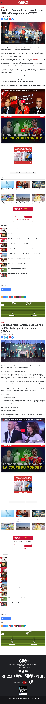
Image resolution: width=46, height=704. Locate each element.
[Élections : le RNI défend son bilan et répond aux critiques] (7, 184)
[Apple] (25, 667)
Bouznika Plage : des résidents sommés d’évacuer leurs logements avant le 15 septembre (24, 253)
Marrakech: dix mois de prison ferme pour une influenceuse (19, 258)
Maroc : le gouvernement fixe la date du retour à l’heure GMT (19, 228)
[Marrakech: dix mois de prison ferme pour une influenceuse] (4, 260)
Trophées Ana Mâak (31, 172)
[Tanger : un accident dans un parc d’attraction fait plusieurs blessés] (38, 184)
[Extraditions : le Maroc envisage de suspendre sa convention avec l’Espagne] (4, 250)
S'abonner (28, 216)
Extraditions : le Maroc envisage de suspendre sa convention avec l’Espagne (22, 248)
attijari (12, 172)
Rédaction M (4, 16)
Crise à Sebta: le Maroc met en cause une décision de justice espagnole (21, 243)
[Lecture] (23, 130)
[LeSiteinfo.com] (23, 2)
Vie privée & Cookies (13, 700)
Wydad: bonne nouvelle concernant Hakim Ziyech (17, 268)
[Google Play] (27, 667)
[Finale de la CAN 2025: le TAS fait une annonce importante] (4, 235)
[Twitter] (5, 19)
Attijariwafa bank (20, 172)
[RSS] (17, 667)
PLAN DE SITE (34, 700)
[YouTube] (23, 667)
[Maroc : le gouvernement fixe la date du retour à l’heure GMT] (4, 230)
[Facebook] (2, 19)
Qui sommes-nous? (21, 700)
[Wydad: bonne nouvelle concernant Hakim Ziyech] (4, 270)
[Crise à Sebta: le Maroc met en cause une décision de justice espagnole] (4, 245)
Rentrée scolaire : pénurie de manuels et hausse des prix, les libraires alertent (6, 202)
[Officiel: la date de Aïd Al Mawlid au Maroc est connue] (4, 265)
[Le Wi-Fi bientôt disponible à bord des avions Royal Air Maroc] (23, 197)
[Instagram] (26, 667)
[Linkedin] (7, 19)
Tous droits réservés (35, 698)
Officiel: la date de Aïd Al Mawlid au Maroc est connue (18, 263)
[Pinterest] (10, 19)
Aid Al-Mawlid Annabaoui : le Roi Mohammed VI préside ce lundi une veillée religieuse (38, 202)
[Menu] (1, 3)
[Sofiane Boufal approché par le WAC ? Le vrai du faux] (4, 275)
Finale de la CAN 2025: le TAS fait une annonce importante (18, 233)
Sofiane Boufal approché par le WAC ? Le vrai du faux (17, 273)
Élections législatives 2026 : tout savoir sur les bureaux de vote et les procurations (23, 238)
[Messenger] (13, 19)
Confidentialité (26, 219)
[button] (23, 130)
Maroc (2, 7)
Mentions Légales (28, 700)
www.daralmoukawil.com (38, 59)
